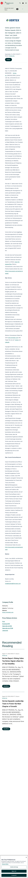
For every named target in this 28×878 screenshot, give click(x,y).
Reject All (14, 871)
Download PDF (6, 624)
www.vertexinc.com (13, 337)
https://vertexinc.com (7, 612)
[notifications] (23, 3)
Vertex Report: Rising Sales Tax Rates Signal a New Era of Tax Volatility (13, 661)
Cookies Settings (14, 867)
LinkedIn (7, 342)
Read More (6, 686)
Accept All (14, 875)
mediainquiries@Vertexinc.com (13, 583)
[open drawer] (26, 3)
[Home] (7, 3)
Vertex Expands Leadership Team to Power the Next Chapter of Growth (13, 703)
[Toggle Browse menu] (22, 9)
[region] (14, 866)
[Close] (26, 857)
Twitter (17, 340)
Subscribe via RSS (7, 626)
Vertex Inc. (12, 56)
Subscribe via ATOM (7, 628)
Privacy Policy (5, 864)
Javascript (5, 630)
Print (3, 621)
